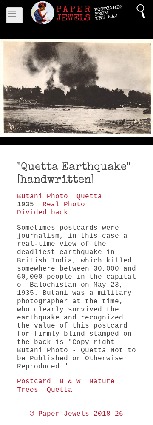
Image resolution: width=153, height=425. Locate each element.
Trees (27, 390)
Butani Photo (42, 196)
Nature (102, 381)
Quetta (89, 196)
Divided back (42, 213)
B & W (70, 381)
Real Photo (63, 204)
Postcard (34, 381)
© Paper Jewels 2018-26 (76, 414)
